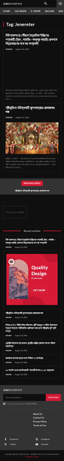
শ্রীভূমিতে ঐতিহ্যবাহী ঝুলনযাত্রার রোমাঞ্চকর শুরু (30, 109)
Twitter (13, 444)
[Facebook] (5, 439)
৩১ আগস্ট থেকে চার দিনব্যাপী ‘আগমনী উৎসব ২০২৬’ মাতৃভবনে (30, 369)
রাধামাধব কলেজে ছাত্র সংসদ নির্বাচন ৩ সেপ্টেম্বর (24, 357)
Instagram (45, 439)
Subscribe (53, 397)
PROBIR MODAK (32, 457)
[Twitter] (5, 444)
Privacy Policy (31, 404)
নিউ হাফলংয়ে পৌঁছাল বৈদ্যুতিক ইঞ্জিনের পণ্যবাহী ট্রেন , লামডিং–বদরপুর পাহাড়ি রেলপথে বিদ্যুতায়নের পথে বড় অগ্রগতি (31, 39)
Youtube (44, 444)
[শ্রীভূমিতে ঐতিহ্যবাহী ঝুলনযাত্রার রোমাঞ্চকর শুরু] (32, 138)
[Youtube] (36, 444)
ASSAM (9, 49)
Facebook (14, 439)
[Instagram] (36, 439)
